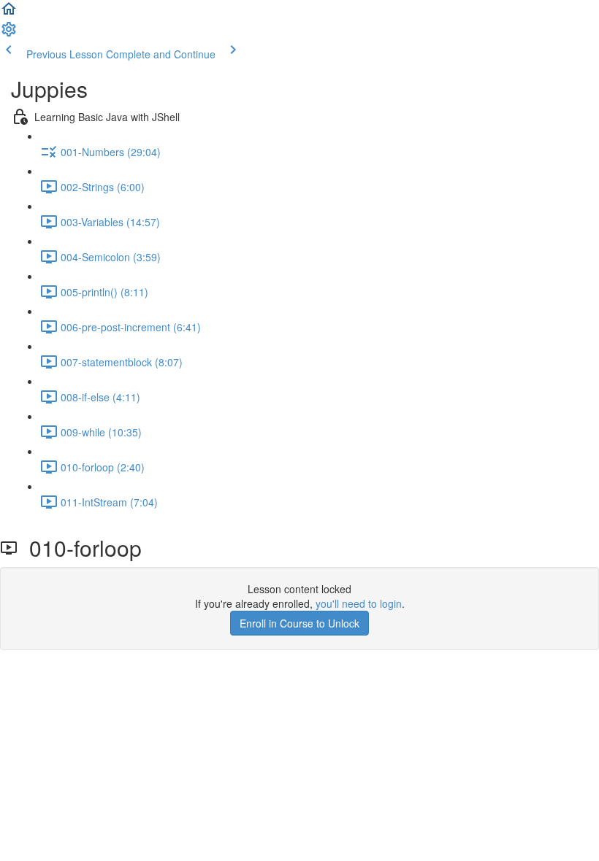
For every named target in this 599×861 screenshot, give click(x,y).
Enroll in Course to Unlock (299, 623)
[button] (9, 13)
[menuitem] (9, 33)
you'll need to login (359, 603)
